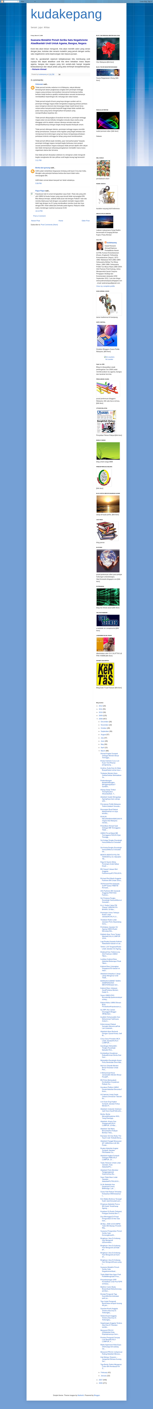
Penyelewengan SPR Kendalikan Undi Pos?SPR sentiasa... (111, 1282)
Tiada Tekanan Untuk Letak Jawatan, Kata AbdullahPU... (110, 1165)
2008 (101, 719)
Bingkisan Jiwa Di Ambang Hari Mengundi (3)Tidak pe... (110, 1247)
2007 (101, 1380)
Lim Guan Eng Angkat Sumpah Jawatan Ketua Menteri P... (110, 1104)
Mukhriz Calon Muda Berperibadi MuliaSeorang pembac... (110, 1289)
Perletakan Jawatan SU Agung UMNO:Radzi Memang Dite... (109, 929)
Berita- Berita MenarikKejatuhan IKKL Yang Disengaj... (109, 1116)
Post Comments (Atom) (49, 225)
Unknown (39, 84)
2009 (101, 715)
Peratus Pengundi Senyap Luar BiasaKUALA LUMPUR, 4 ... (110, 1339)
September (105, 731)
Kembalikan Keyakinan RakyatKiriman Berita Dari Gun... (110, 1055)
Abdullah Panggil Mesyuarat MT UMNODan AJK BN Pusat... (110, 1143)
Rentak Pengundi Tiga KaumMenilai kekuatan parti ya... (109, 1296)
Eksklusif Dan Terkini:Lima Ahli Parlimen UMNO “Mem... (110, 954)
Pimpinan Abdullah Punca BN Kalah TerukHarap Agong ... (110, 1206)
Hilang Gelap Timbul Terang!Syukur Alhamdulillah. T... (108, 792)
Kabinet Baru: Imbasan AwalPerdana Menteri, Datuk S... (109, 990)
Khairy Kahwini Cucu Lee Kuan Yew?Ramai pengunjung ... (109, 763)
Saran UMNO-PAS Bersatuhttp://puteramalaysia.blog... (111, 997)
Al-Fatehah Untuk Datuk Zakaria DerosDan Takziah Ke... (111, 1096)
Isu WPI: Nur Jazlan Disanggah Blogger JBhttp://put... (108, 1012)
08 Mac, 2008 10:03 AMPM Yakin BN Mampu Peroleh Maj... (110, 1226)
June (103, 741)
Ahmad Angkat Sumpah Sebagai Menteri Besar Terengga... (109, 755)
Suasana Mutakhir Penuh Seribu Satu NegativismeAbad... (109, 1269)
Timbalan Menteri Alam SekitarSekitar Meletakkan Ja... (110, 775)
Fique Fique (40, 191)
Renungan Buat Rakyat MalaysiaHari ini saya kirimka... (109, 811)
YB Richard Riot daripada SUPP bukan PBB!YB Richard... (109, 886)
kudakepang (66, 14)
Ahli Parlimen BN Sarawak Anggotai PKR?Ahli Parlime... (110, 893)
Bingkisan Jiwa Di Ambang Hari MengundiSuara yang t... (110, 1262)
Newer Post (35, 221)
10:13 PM (38, 211)
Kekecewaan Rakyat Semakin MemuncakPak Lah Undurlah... (110, 1026)
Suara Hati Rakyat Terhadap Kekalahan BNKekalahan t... (110, 1194)
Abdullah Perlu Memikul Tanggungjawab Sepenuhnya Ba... (109, 1172)
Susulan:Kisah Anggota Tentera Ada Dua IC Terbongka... (109, 1310)
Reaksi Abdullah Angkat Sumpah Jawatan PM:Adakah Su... (109, 1150)
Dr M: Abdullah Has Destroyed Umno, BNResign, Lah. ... (107, 1186)
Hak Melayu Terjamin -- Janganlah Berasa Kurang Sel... (110, 1359)
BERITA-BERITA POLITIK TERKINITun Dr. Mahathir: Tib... (110, 857)
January (104, 1376)
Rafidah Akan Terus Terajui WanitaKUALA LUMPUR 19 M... (110, 936)
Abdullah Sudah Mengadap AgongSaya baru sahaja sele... (110, 799)
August (103, 734)
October (104, 728)
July (102, 738)
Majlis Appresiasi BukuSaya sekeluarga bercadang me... (110, 1347)
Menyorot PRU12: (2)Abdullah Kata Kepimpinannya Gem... (109, 1332)
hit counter (109, 359)
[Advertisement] (106, 95)
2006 (101, 1383)
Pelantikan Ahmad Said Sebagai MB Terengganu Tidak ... (110, 828)
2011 (101, 709)
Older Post (86, 221)
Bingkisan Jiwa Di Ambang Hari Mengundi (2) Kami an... (110, 1255)
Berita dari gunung (42, 168)
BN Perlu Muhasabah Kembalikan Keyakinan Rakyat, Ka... (109, 1082)
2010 (101, 712)
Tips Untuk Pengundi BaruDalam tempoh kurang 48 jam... (111, 1303)
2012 (101, 706)
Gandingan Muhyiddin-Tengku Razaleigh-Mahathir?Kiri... (108, 1048)
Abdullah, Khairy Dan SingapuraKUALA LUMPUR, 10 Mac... (108, 1123)
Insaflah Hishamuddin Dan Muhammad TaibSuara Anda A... (110, 1019)
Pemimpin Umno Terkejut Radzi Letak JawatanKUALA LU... (109, 914)
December (105, 722)
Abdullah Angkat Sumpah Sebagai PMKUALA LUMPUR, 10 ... (109, 1157)
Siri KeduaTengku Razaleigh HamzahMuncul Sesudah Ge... (111, 849)
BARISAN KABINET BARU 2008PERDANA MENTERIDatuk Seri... (110, 983)
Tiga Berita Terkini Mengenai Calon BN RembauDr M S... (111, 1366)
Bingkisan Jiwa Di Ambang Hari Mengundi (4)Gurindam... (110, 1240)
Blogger (97, 1395)
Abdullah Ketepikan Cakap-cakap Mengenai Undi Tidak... (110, 976)
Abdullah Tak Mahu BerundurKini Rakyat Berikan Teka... (108, 1131)
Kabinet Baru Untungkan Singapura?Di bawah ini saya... (110, 968)
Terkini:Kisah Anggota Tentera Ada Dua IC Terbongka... (108, 1318)
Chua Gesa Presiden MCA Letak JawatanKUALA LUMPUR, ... (110, 1041)
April (103, 747)
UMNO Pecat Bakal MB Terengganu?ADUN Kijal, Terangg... (110, 835)
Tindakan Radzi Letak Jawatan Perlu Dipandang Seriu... (110, 922)
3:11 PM (38, 160)
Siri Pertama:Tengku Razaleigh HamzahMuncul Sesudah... (111, 900)
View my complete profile (105, 286)
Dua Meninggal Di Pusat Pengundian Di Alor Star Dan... (110, 1218)
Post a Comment (39, 216)
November (105, 725)
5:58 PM (38, 183)
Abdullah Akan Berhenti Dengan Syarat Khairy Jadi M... (111, 1033)
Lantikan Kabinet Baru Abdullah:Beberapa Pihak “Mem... (110, 961)
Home (61, 221)
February (104, 1372)
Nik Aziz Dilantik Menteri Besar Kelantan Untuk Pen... (109, 1068)
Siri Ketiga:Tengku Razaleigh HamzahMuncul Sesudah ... (111, 842)
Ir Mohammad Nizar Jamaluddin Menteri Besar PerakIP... (110, 1075)
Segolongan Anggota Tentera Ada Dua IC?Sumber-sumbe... (111, 1325)
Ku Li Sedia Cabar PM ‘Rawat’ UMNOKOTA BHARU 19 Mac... (108, 907)
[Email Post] (59, 74)
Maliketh (81, 1395)
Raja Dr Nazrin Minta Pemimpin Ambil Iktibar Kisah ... (109, 864)
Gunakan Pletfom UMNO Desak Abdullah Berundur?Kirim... (111, 1089)
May (102, 744)
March (103, 751)
